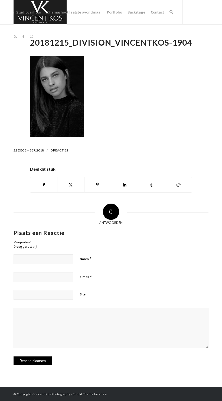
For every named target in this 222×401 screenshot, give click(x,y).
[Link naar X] (15, 36)
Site (83, 294)
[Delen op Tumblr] (151, 184)
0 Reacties (59, 150)
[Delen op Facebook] (43, 184)
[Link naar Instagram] (31, 36)
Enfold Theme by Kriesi (90, 394)
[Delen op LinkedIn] (124, 184)
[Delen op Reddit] (178, 184)
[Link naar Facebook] (23, 36)
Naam (86, 258)
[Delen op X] (70, 184)
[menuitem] (29, 12)
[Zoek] (171, 12)
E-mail (86, 276)
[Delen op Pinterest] (97, 184)
